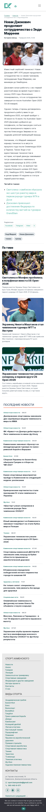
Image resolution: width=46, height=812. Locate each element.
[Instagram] (18, 790)
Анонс (8, 667)
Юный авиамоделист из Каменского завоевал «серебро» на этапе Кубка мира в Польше (21, 524)
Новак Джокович (27, 234)
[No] (43, 805)
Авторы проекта (12, 683)
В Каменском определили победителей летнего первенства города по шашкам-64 (20, 572)
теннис (8, 239)
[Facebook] (16, 6)
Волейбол (9, 711)
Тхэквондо (10, 757)
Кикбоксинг (10, 721)
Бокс (7, 705)
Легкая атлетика (12, 727)
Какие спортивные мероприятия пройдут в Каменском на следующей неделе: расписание (22, 477)
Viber (28, 226)
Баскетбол (10, 703)
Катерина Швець (10, 38)
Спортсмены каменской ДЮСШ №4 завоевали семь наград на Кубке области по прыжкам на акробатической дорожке (21, 556)
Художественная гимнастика (18, 765)
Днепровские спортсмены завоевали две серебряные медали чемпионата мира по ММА (22, 418)
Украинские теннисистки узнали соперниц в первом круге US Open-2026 (20, 539)
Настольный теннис (14, 730)
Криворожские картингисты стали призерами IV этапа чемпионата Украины (20, 493)
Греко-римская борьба (15, 716)
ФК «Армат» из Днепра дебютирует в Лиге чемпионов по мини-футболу (22, 432)
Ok (24, 809)
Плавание (9, 735)
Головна (7, 15)
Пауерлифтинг (11, 732)
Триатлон (9, 754)
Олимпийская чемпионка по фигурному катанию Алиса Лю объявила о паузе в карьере (18, 603)
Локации (9, 672)
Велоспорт (10, 708)
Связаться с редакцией (15, 796)
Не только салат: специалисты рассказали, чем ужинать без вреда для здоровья (21, 588)
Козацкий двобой (13, 724)
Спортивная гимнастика (16, 748)
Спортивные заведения (15, 678)
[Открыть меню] (40, 5)
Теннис (8, 751)
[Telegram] (13, 790)
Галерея (9, 670)
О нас (7, 689)
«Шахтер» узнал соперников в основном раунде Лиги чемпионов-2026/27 (18, 508)
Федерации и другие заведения (19, 681)
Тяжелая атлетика (13, 759)
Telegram (19, 226)
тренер (18, 239)
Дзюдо (8, 719)
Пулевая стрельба (13, 743)
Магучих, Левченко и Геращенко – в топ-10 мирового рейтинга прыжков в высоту (22, 618)
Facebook (9, 226)
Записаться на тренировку (17, 675)
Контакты (9, 686)
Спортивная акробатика (16, 746)
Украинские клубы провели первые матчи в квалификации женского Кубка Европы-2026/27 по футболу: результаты (21, 635)
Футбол (8, 762)
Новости (15, 15)
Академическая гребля (15, 700)
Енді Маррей (10, 234)
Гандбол (9, 713)
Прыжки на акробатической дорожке (17, 739)
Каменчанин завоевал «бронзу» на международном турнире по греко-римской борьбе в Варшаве (21, 447)
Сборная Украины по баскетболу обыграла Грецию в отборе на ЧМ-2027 (20, 462)
